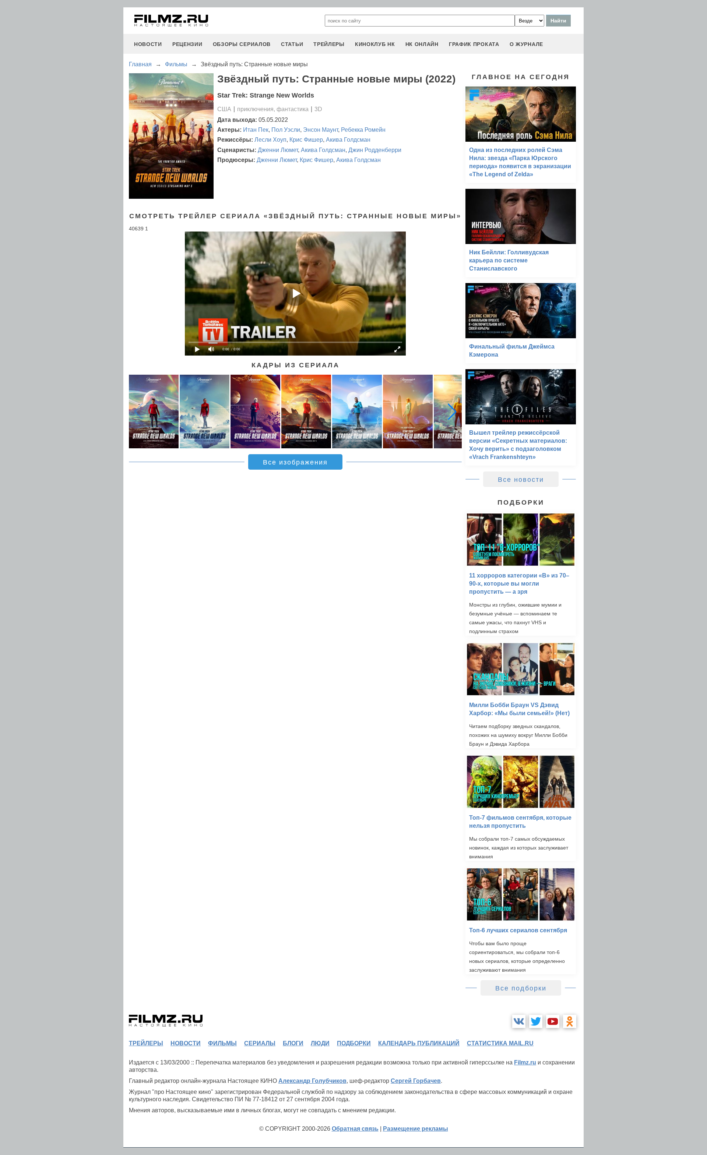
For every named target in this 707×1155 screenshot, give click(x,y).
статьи (292, 44)
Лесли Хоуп (270, 140)
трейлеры (329, 44)
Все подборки (520, 988)
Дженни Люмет (278, 150)
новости (148, 44)
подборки (354, 1043)
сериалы (259, 1043)
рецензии (187, 44)
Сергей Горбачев (416, 1081)
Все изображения (295, 462)
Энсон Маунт (320, 130)
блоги (293, 1043)
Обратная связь (355, 1129)
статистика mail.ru (500, 1043)
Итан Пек (255, 130)
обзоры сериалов (242, 44)
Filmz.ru (525, 1062)
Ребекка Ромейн (363, 130)
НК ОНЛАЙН (422, 44)
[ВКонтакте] (518, 1021)
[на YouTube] (552, 1021)
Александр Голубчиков (312, 1081)
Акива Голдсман (348, 140)
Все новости (521, 479)
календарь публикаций (419, 1043)
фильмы (222, 1043)
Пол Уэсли (285, 130)
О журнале (526, 44)
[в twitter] (535, 1021)
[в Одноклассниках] (569, 1021)
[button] (452, 411)
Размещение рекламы (415, 1129)
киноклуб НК (375, 44)
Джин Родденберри (374, 150)
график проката (474, 44)
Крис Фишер (306, 140)
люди (320, 1043)
